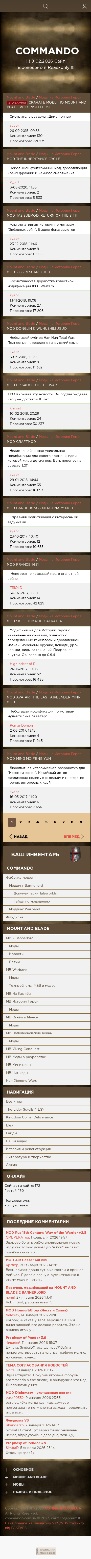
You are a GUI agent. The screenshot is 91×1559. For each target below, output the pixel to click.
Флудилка (14, 917)
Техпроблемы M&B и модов (32, 985)
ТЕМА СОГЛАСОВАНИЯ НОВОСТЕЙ (37, 1365)
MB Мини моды (18, 1065)
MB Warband (17, 970)
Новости (16, 954)
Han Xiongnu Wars (21, 1080)
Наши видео (16, 1141)
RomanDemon (21, 725)
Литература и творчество (28, 1157)
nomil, (10, 1297)
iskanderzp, (15, 1425)
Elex (9, 1125)
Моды (13, 946)
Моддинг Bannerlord (26, 885)
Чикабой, (13, 1343)
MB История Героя (22, 1001)
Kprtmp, (12, 1265)
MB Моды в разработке (26, 1057)
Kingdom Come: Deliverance (29, 1117)
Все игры (14, 1101)
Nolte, (10, 1370)
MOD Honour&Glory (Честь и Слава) (37, 1310)
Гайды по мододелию (32, 901)
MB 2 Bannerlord (20, 938)
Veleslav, (13, 1315)
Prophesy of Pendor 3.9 (26, 1338)
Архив (11, 1165)
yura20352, (15, 1398)
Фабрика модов (19, 877)
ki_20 (14, 182)
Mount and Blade (21, 97)
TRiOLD (16, 588)
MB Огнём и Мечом (22, 1017)
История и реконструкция (28, 1149)
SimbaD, (12, 1448)
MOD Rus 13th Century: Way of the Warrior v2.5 (46, 1233)
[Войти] (85, 6)
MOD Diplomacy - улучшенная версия (38, 1393)
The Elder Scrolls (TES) (25, 1109)
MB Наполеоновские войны (29, 1033)
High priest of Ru (24, 664)
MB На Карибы (18, 994)
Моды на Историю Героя (60, 97)
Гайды (11, 1133)
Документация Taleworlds (35, 893)
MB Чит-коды (17, 1073)
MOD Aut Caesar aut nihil (27, 1260)
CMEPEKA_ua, (18, 1237)
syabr (14, 125)
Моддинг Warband (24, 909)
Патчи (14, 962)
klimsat (15, 408)
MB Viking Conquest (22, 1049)
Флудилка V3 (17, 1420)
